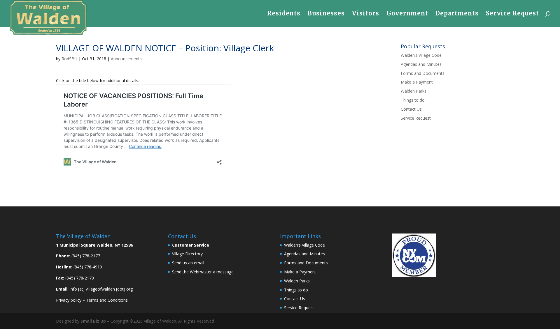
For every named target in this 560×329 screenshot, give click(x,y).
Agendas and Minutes (421, 64)
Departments (457, 14)
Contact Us (411, 109)
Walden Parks (413, 91)
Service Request (512, 14)
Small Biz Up (93, 321)
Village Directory (187, 254)
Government (407, 14)
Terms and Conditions (107, 300)
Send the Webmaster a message (203, 272)
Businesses (326, 14)
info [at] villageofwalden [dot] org (101, 289)
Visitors (365, 14)
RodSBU (69, 58)
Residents (283, 14)
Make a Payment (417, 82)
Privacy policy (68, 300)
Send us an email (188, 263)
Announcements (126, 58)
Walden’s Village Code (421, 55)
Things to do (413, 100)
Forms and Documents (422, 73)
